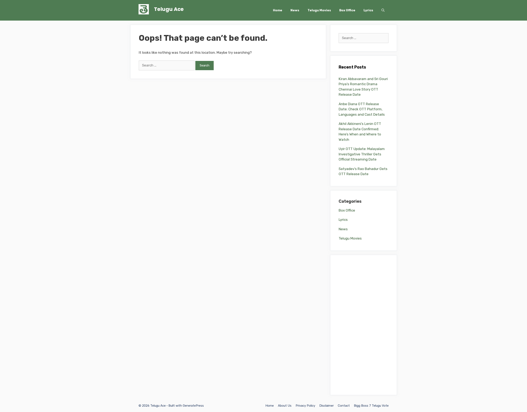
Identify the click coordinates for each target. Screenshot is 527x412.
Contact (344, 405)
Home (277, 10)
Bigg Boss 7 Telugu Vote (371, 405)
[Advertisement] (363, 325)
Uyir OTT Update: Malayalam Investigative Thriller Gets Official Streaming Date (362, 154)
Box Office (347, 10)
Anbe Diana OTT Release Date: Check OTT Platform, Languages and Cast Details (362, 109)
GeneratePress (193, 405)
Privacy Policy (305, 405)
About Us (284, 405)
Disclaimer (326, 405)
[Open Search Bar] (383, 10)
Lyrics (368, 10)
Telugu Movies (319, 10)
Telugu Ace (169, 9)
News (294, 10)
